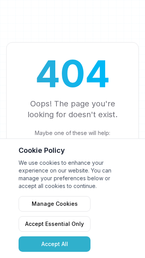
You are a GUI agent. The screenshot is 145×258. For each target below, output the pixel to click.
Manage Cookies (55, 203)
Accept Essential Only (54, 223)
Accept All (54, 244)
